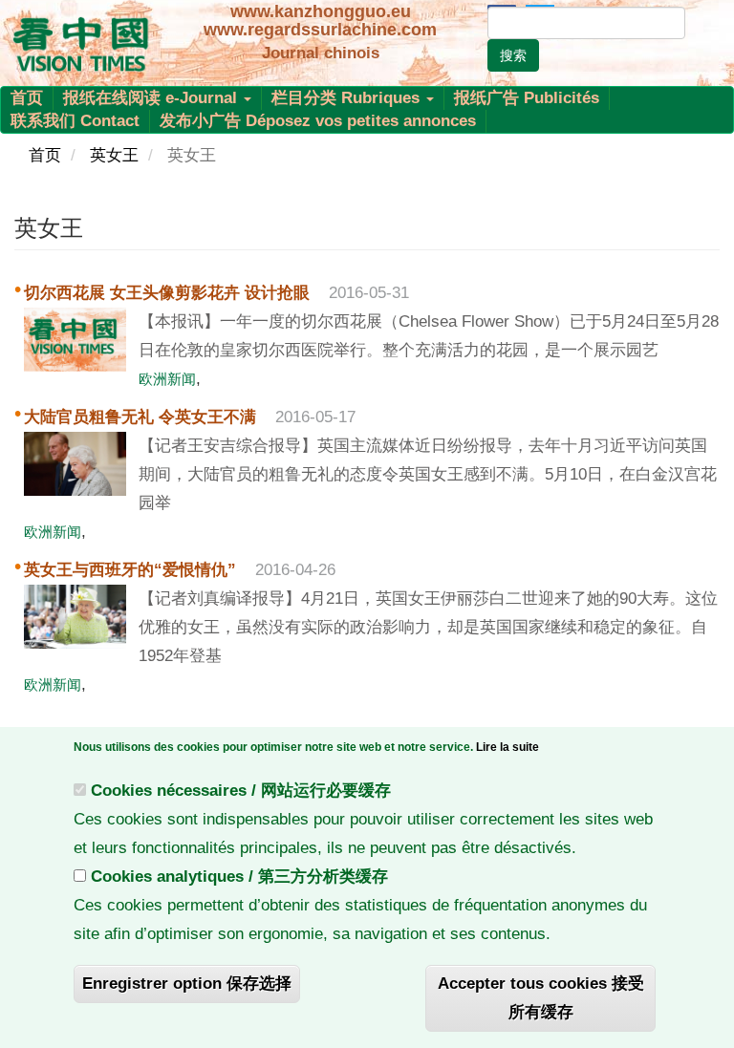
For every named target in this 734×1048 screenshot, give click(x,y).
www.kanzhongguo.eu (320, 11)
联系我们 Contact (75, 121)
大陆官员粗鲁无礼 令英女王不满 (140, 417)
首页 (27, 98)
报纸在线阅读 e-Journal (152, 98)
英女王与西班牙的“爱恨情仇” (130, 570)
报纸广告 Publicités (526, 98)
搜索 (513, 55)
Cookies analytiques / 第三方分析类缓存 (239, 876)
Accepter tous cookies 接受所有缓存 (541, 997)
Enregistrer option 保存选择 (186, 983)
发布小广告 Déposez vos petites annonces (318, 121)
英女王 (114, 155)
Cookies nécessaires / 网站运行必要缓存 (241, 790)
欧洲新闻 (167, 379)
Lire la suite (507, 747)
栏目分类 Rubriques (347, 98)
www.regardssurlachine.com (320, 29)
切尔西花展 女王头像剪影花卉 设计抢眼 (167, 293)
